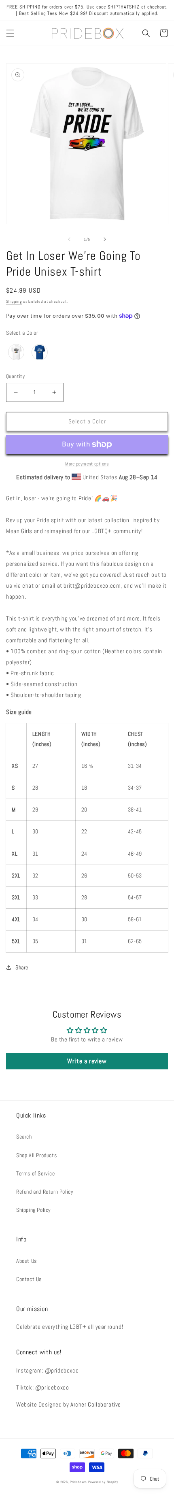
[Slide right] (105, 239)
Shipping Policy (33, 1209)
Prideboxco (78, 1482)
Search (24, 1136)
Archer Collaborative (95, 1404)
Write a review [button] (86, 1061)
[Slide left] (69, 239)
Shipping (14, 301)
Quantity (15, 376)
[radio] (16, 352)
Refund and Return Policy (44, 1191)
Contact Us (29, 1279)
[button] (10, 33)
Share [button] (21, 967)
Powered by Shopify (103, 1482)
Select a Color (22, 332)
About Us (26, 1260)
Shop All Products (36, 1155)
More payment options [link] (87, 464)
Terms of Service (35, 1173)
